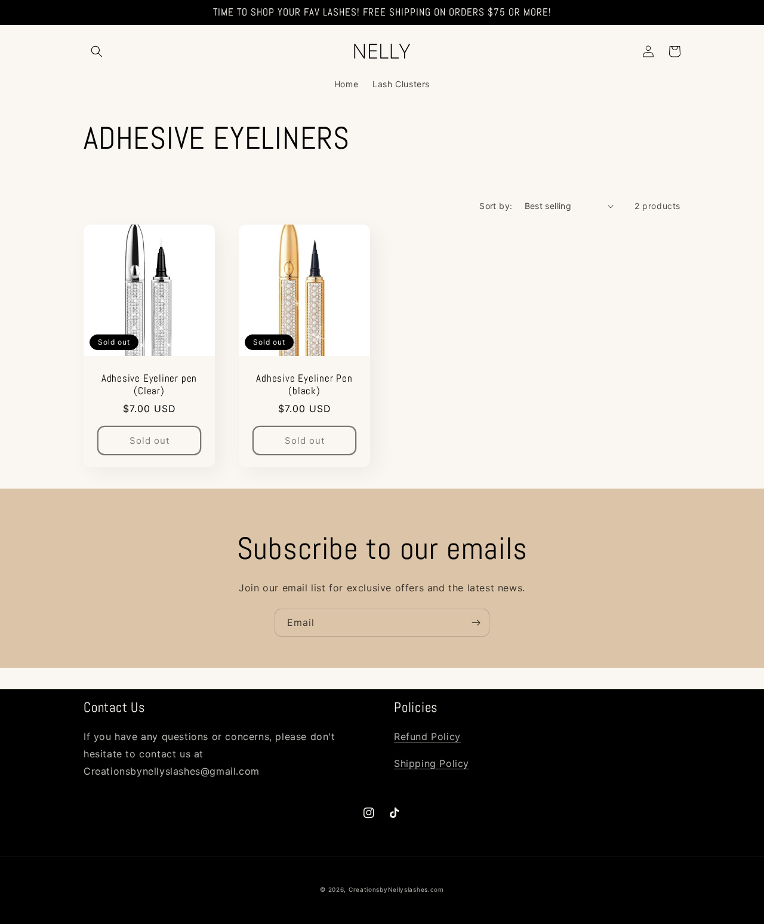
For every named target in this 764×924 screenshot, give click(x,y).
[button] (97, 51)
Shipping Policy (431, 763)
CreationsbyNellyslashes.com (396, 889)
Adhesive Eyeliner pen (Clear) (149, 384)
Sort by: (495, 206)
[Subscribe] (476, 623)
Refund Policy (427, 736)
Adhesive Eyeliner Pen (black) (304, 384)
